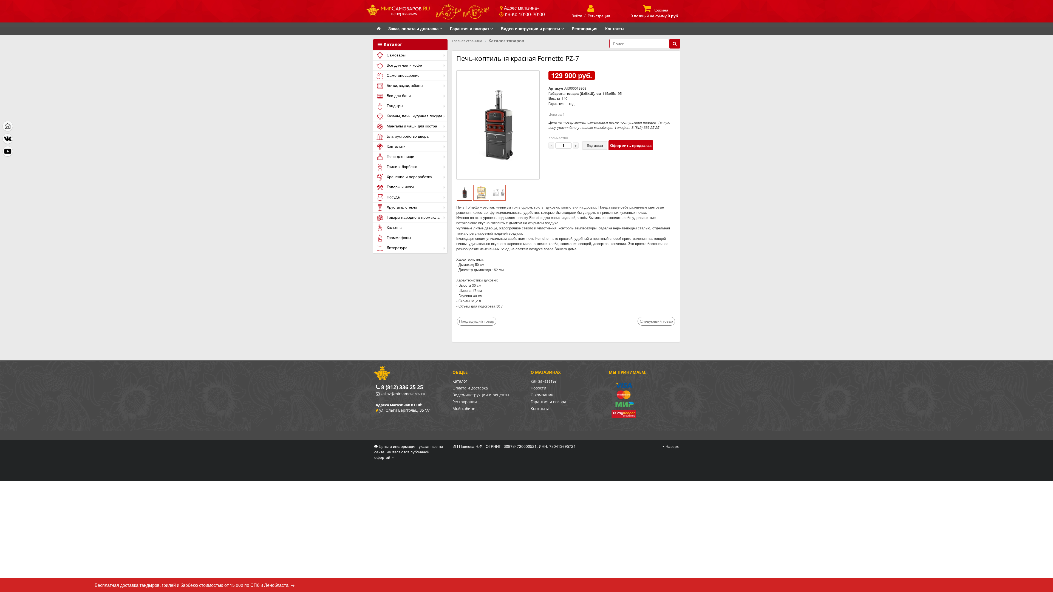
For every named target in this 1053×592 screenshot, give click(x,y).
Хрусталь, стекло (401, 207)
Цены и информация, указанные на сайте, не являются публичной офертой (408, 451)
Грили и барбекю (401, 166)
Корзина (660, 10)
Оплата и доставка (470, 388)
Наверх (671, 446)
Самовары (396, 55)
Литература (396, 247)
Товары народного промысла (413, 217)
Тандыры (394, 105)
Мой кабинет (464, 408)
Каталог (392, 44)
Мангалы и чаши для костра (411, 126)
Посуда (393, 197)
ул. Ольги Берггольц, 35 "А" (404, 410)
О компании (542, 394)
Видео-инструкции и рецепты (480, 394)
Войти (576, 15)
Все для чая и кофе (404, 65)
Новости (538, 388)
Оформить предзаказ (631, 145)
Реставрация (464, 401)
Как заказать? (543, 381)
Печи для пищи (400, 156)
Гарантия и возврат (549, 401)
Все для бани (398, 95)
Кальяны (394, 227)
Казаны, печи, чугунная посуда (414, 115)
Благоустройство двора (407, 136)
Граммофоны (398, 237)
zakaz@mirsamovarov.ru (403, 393)
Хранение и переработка (409, 176)
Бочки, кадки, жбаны (404, 85)
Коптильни (396, 146)
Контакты (540, 408)
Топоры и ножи (400, 186)
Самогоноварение (403, 75)
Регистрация (599, 15)
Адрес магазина (520, 7)
